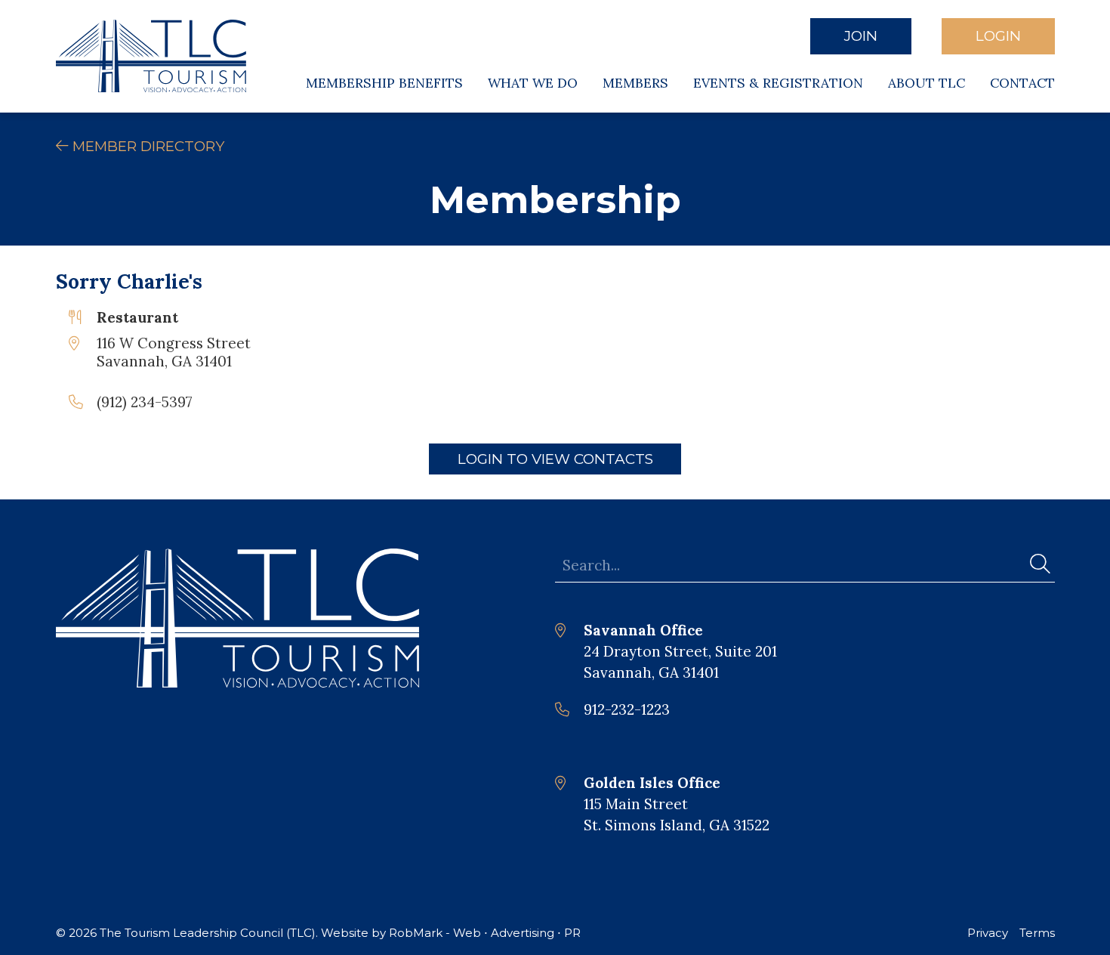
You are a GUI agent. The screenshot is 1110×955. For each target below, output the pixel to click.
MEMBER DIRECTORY (146, 146)
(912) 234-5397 (145, 402)
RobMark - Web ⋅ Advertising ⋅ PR (485, 933)
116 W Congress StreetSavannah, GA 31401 (174, 352)
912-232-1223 (627, 709)
